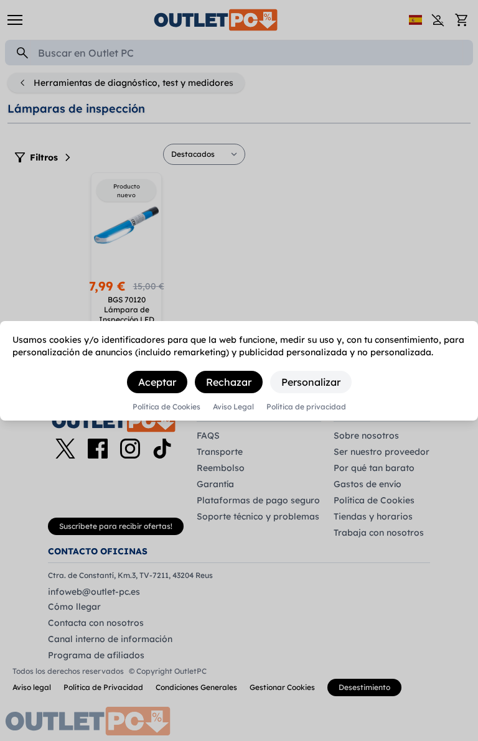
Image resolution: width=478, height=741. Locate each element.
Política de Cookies (166, 407)
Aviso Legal (233, 407)
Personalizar (310, 382)
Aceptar (157, 382)
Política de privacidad (306, 407)
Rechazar (228, 382)
